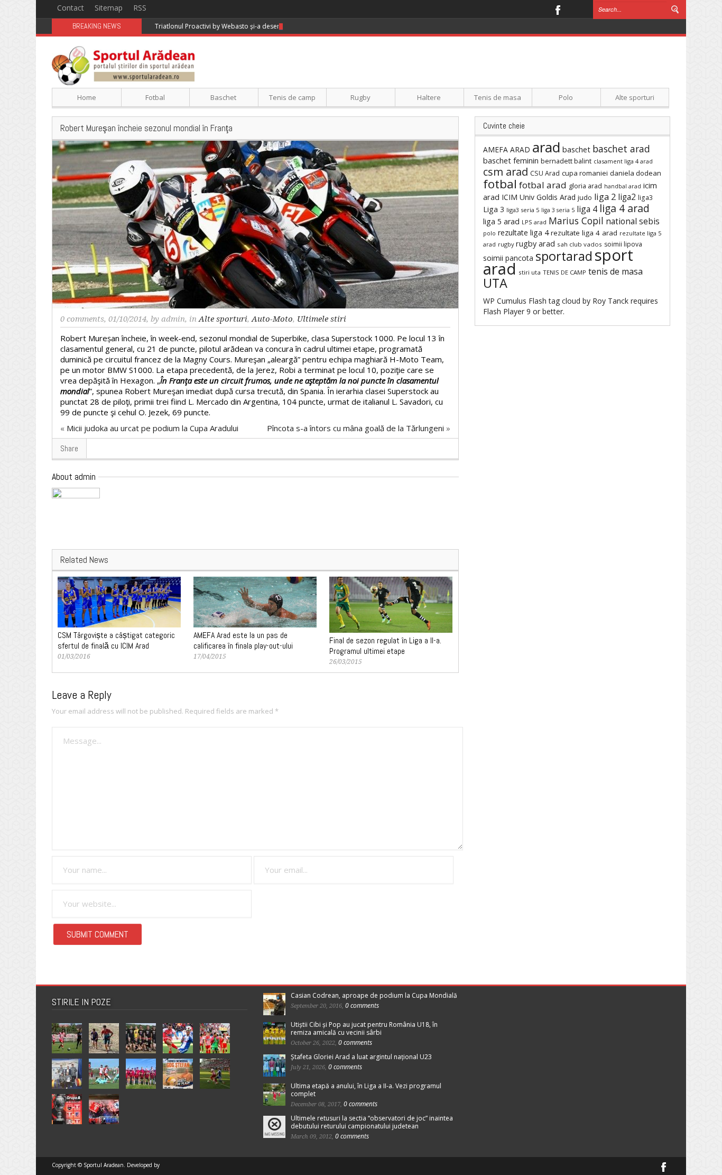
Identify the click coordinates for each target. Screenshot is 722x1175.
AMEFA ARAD (506, 149)
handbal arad (622, 186)
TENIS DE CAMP (564, 272)
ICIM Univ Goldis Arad (539, 197)
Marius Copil (576, 220)
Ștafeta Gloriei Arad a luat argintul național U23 (361, 1056)
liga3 (645, 197)
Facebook (557, 9)
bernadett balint (566, 161)
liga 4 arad (624, 208)
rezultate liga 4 (523, 232)
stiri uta (530, 272)
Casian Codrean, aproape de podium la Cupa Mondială (374, 995)
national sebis (633, 221)
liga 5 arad (501, 221)
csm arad (505, 172)
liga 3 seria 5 (558, 210)
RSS (139, 8)
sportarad (564, 256)
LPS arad (534, 222)
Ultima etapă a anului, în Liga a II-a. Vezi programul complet (366, 1089)
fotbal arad (543, 185)
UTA (495, 283)
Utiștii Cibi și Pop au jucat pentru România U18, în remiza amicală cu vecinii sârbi (364, 1028)
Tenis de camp (292, 97)
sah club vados (579, 244)
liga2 (627, 197)
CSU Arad (545, 173)
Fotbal (155, 97)
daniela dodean (635, 173)
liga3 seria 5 (522, 210)
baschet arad (621, 148)
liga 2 (605, 197)
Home (86, 97)
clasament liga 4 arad (623, 161)
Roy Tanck (610, 301)
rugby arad (535, 244)
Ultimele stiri (321, 319)
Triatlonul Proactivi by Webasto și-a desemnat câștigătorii (241, 26)
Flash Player (503, 311)
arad (546, 147)
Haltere (429, 97)
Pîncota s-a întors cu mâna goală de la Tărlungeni (355, 428)
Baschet (223, 97)
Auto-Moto (272, 319)
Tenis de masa (497, 97)
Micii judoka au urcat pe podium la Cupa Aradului (152, 428)
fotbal (500, 184)
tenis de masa (615, 271)
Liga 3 (493, 209)
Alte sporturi (634, 97)
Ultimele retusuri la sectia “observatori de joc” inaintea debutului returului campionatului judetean (372, 1122)
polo (489, 233)
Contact (70, 8)
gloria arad (585, 185)
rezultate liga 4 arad (584, 233)
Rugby (360, 97)
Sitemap (109, 8)
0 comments (82, 319)
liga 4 (587, 209)
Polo (566, 97)
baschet (576, 149)
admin (173, 319)
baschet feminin (511, 160)
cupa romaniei (585, 173)
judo (585, 197)
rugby (506, 244)
